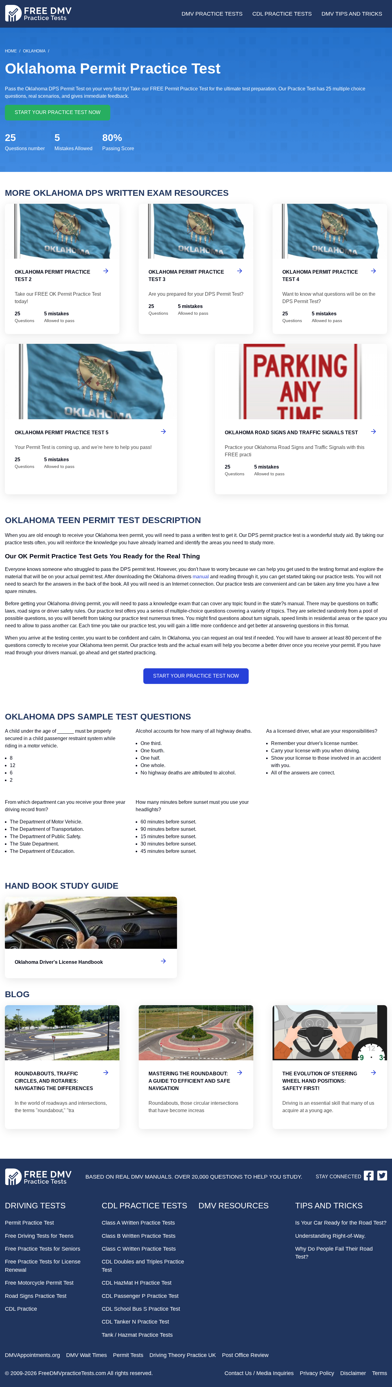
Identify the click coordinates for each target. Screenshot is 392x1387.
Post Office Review (245, 1355)
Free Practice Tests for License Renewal (43, 1266)
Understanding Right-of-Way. (330, 1236)
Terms (379, 1373)
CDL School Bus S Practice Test (141, 1309)
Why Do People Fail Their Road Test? (334, 1253)
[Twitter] (382, 1178)
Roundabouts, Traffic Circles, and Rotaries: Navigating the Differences (62, 1067)
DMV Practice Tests (212, 14)
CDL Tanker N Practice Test (135, 1322)
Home (11, 51)
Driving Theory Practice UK (182, 1355)
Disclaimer (353, 1373)
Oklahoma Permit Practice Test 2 (62, 269)
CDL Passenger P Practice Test (140, 1296)
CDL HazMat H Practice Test (137, 1283)
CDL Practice (21, 1309)
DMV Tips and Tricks (352, 14)
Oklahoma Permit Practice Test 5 (91, 419)
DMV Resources (233, 1205)
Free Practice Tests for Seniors (42, 1249)
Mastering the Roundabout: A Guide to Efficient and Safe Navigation (196, 1067)
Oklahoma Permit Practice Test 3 (196, 269)
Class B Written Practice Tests (138, 1236)
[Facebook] (369, 1178)
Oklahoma (34, 51)
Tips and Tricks (329, 1205)
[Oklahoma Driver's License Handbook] (91, 937)
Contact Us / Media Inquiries (259, 1373)
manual (201, 576)
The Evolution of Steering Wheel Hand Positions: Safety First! (330, 1067)
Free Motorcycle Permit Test (39, 1283)
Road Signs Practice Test (35, 1296)
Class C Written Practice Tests (139, 1249)
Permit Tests (128, 1355)
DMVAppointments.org (32, 1355)
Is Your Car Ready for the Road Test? (340, 1223)
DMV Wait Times (86, 1355)
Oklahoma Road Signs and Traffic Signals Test (301, 419)
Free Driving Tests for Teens (39, 1236)
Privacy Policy (317, 1373)
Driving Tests (35, 1205)
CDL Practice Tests (282, 14)
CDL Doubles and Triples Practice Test (143, 1266)
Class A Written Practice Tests (138, 1223)
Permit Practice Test (29, 1223)
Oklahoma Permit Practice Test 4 (330, 269)
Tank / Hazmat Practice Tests (137, 1335)
